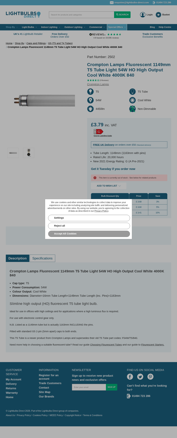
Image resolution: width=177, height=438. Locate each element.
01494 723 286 (163, 2)
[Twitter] (140, 377)
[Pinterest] (150, 377)
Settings (59, 217)
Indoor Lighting (49, 27)
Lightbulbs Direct (50, 411)
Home (9, 397)
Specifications (42, 258)
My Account (13, 379)
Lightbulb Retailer (28, 34)
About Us (10, 415)
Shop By (10, 27)
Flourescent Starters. (152, 344)
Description (17, 258)
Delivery (11, 383)
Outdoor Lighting (73, 27)
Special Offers (115, 27)
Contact (44, 387)
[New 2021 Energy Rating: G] (98, 131)
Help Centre (165, 27)
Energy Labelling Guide (103, 136)
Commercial (95, 27)
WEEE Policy (56, 415)
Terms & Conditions (92, 415)
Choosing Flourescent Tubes (106, 344)
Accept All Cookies (65, 233)
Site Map (44, 392)
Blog (152, 27)
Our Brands (46, 396)
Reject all (59, 225)
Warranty (12, 392)
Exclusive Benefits (152, 35)
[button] (129, 80)
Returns (11, 388)
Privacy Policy (24, 415)
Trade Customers (50, 383)
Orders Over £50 (59, 35)
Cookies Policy (40, 415)
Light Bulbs (28, 27)
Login (150, 14)
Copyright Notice (73, 415)
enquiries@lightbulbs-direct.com (131, 2)
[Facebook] (130, 377)
